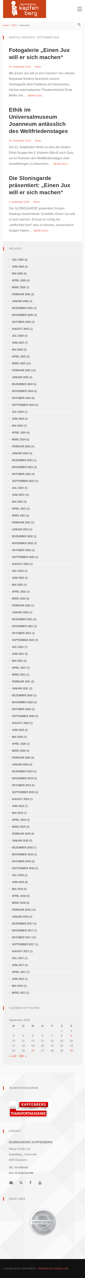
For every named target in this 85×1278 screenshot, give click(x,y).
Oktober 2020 (21, 709)
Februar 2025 (21, 370)
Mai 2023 (17, 501)
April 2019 (19, 819)
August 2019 (20, 799)
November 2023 (22, 467)
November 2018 (22, 854)
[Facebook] (30, 1183)
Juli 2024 (18, 411)
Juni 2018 (18, 882)
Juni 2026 (18, 266)
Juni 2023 (18, 494)
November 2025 (22, 315)
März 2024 (19, 439)
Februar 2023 (21, 522)
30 (71, 1050)
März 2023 (19, 515)
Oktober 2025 (21, 321)
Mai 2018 (17, 889)
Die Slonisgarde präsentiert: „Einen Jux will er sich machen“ (39, 185)
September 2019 (23, 792)
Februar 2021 (21, 681)
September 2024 (23, 404)
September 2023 (23, 481)
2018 (14, 25)
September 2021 (23, 640)
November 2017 (22, 930)
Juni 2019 (18, 806)
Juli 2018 (18, 875)
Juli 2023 (18, 487)
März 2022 (19, 598)
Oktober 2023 (21, 474)
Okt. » (23, 1056)
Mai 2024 (17, 425)
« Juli (12, 1056)
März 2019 (19, 826)
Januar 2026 (20, 301)
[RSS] (21, 1183)
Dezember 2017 (22, 923)
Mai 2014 (17, 985)
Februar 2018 (21, 909)
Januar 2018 (20, 916)
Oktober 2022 (21, 550)
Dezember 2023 (22, 460)
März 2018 (19, 902)
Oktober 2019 (21, 785)
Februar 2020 (21, 757)
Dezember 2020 (22, 695)
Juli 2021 (18, 647)
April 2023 (19, 508)
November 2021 (22, 626)
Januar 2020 (20, 764)
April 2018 (19, 895)
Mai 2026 (17, 273)
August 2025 (20, 328)
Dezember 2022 (22, 536)
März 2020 (19, 750)
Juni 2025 (18, 342)
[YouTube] (39, 1183)
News (38, 66)
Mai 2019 (17, 812)
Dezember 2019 (22, 771)
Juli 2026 (18, 259)
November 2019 (22, 778)
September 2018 (23, 868)
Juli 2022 (18, 570)
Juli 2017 (18, 958)
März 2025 (19, 363)
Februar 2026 (21, 294)
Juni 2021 (18, 653)
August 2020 (20, 723)
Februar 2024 (21, 446)
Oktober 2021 (21, 633)
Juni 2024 (18, 418)
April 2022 (19, 591)
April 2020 (19, 743)
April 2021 (19, 667)
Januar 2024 (20, 453)
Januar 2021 (20, 688)
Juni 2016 (18, 978)
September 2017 (23, 944)
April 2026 (19, 280)
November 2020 (22, 702)
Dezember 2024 (22, 384)
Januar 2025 (20, 377)
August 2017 (20, 951)
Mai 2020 (17, 736)
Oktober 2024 (21, 398)
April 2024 (19, 432)
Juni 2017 (18, 965)
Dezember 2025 (22, 308)
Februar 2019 (21, 833)
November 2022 (22, 543)
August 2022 (20, 564)
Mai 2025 (17, 349)
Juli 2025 (18, 335)
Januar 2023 (20, 529)
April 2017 (19, 972)
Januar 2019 (20, 840)
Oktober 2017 (21, 937)
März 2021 (19, 674)
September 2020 (23, 716)
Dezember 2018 (22, 847)
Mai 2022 (17, 584)
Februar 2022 (21, 605)
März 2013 (19, 992)
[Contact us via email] (12, 1183)
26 (32, 1050)
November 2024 (22, 391)
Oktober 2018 (21, 861)
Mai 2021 (17, 660)
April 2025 (19, 356)
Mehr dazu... (36, 95)
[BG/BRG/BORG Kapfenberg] (24, 9)
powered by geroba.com (53, 1268)
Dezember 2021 (22, 619)
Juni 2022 (18, 577)
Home (6, 25)
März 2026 (19, 287)
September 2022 (23, 557)
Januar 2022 (20, 612)
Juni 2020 (18, 730)
